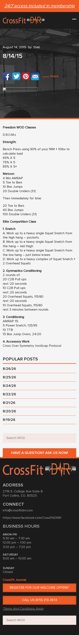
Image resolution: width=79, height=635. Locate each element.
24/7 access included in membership (39, 6)
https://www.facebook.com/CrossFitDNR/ (32, 518)
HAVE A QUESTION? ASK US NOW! (39, 453)
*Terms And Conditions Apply (23, 609)
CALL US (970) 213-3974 (39, 600)
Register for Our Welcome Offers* (39, 587)
